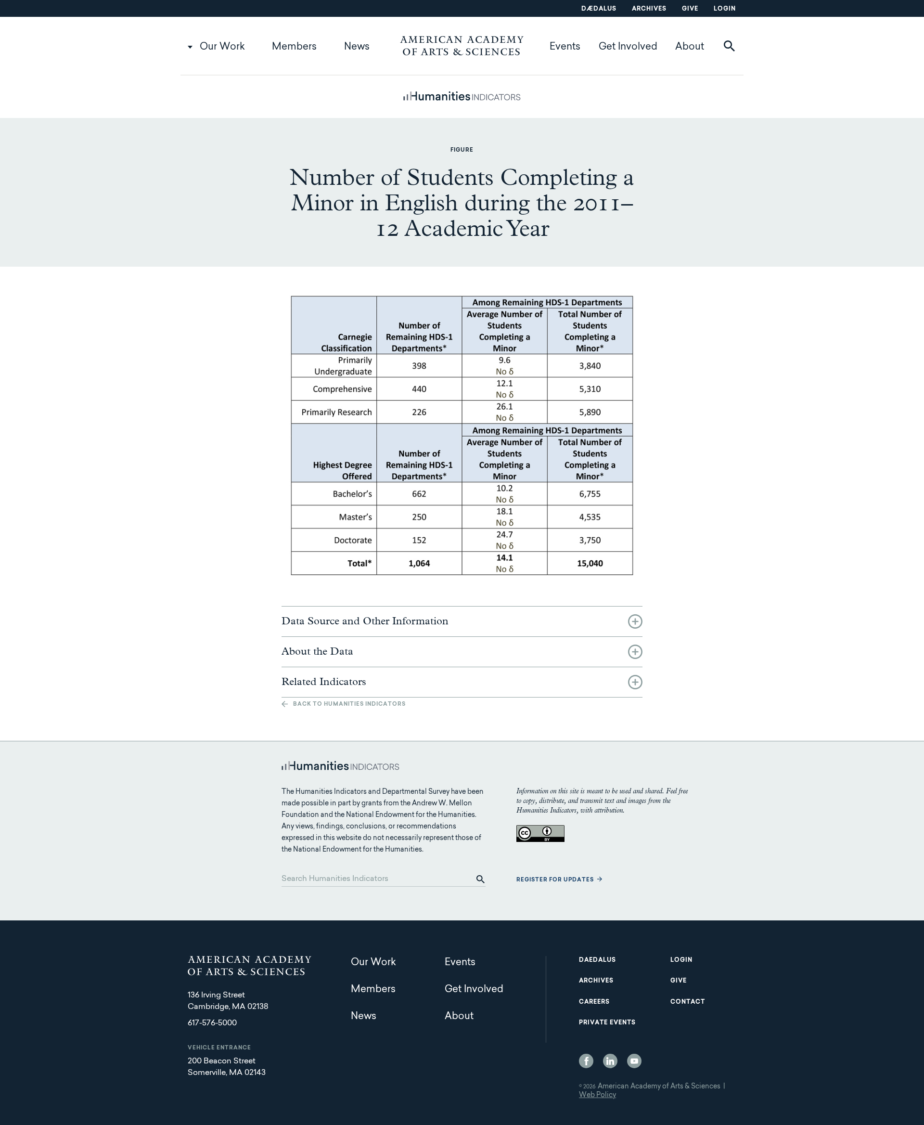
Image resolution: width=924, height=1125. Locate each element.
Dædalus (598, 9)
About (689, 47)
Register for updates (555, 880)
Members (294, 47)
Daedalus (597, 960)
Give (690, 9)
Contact (687, 1002)
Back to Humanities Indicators (349, 704)
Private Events (607, 1023)
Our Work (222, 47)
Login (725, 9)
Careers (594, 1002)
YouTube (634, 1061)
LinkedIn (610, 1061)
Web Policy (597, 1095)
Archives (649, 9)
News (357, 47)
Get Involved (628, 47)
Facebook (586, 1061)
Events (565, 47)
